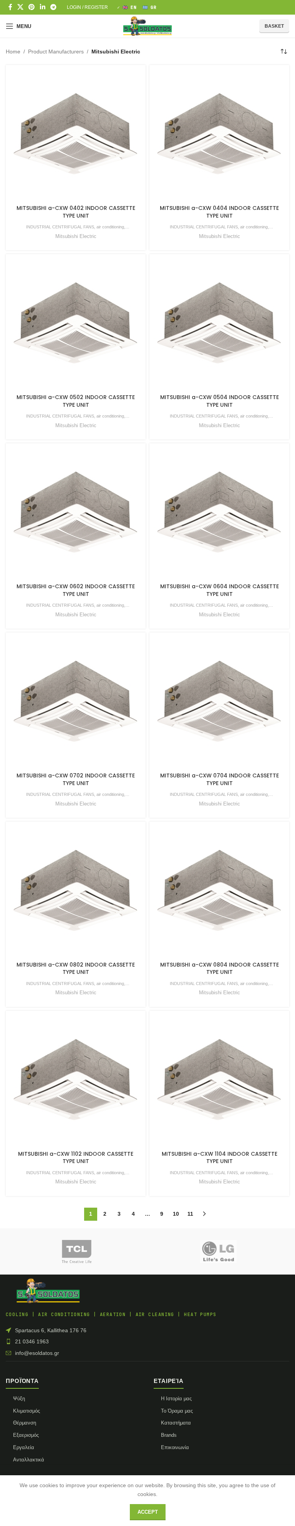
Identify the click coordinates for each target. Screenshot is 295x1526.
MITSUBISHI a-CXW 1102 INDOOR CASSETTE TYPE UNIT (75, 1157)
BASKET (274, 26)
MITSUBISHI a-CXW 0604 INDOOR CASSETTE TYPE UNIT (219, 590)
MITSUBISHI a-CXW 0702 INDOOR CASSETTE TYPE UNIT (76, 779)
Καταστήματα (176, 1423)
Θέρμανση (24, 1423)
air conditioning (110, 227)
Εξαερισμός (26, 1435)
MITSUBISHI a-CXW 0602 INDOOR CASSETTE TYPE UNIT (76, 590)
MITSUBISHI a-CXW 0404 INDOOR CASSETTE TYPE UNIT (219, 212)
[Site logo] (147, 26)
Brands (169, 1435)
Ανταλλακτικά (28, 1460)
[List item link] (147, 1341)
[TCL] (77, 1251)
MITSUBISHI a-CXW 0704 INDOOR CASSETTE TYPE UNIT (219, 779)
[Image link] (48, 1290)
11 (190, 1214)
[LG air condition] (218, 1251)
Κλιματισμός (26, 1411)
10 (176, 1214)
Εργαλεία (23, 1447)
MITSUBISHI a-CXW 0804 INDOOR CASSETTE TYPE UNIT (219, 968)
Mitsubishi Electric (75, 236)
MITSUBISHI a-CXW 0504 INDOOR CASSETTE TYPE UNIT (219, 401)
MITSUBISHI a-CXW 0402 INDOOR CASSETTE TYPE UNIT (76, 212)
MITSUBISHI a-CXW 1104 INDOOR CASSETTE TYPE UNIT (219, 1157)
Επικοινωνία (175, 1447)
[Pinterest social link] (31, 7)
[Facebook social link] (10, 7)
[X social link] (20, 7)
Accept (148, 1512)
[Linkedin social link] (42, 7)
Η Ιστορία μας (176, 1398)
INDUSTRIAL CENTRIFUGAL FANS (60, 227)
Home (13, 51)
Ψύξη (19, 1398)
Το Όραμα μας (177, 1411)
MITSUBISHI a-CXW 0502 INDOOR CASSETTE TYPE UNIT (76, 401)
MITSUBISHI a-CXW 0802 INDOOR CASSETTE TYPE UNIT (76, 968)
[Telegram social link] (53, 7)
